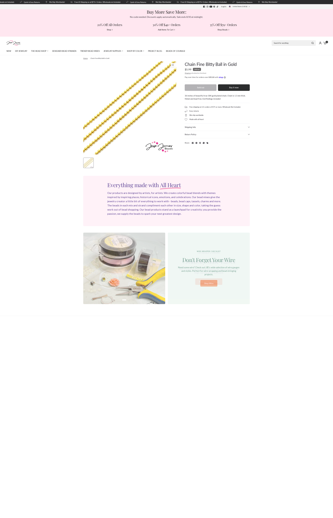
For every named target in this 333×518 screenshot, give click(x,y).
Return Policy (190, 134)
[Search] (312, 43)
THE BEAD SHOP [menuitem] (38, 51)
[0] (324, 43)
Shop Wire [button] (208, 283)
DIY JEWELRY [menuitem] (21, 51)
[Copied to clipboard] (207, 143)
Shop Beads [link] (222, 30)
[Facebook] (204, 6)
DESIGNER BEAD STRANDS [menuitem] (64, 51)
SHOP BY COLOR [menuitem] (134, 51)
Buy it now (234, 87)
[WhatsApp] (203, 143)
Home (85, 58)
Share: (187, 143)
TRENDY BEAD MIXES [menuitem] (90, 51)
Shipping (187, 73)
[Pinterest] (214, 6)
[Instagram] (207, 6)
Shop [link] (109, 30)
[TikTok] (217, 6)
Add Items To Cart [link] (165, 30)
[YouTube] (211, 6)
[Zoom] (173, 65)
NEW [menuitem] (9, 51)
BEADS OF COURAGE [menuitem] (175, 51)
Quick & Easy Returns (28, 2)
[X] (196, 143)
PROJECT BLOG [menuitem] (155, 51)
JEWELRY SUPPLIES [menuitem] (112, 51)
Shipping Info (190, 127)
